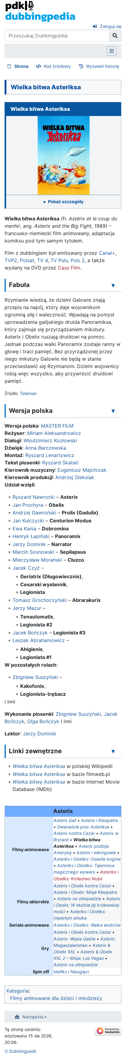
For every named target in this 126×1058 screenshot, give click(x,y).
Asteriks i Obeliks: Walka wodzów (87, 925)
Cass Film (69, 268)
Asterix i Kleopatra (99, 820)
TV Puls (59, 260)
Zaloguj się (110, 26)
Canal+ (107, 253)
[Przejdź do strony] (115, 35)
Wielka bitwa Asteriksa (39, 766)
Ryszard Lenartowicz (49, 455)
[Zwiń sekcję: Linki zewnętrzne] (113, 751)
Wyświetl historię (102, 66)
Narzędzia (32, 1016)
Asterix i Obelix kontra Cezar (82, 885)
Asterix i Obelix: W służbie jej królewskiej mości (87, 905)
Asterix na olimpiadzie (79, 898)
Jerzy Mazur (27, 608)
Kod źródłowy (57, 66)
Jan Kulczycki (28, 520)
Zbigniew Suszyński (35, 677)
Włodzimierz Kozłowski (50, 440)
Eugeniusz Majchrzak (81, 470)
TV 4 (42, 260)
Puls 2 (78, 260)
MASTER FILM (57, 426)
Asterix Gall (65, 820)
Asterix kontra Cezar (74, 833)
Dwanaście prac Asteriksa (83, 826)
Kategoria (17, 991)
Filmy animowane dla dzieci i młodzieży (56, 998)
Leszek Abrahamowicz (39, 640)
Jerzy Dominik (29, 544)
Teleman (28, 393)
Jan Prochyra (28, 505)
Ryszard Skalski (60, 462)
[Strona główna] (40, 11)
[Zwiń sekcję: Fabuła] (113, 285)
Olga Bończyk (43, 721)
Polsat (27, 260)
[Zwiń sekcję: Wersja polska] (113, 411)
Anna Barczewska (45, 448)
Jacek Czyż (26, 568)
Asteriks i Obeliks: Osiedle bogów (87, 859)
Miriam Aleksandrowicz (54, 433)
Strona (21, 66)
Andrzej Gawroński (34, 513)
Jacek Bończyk (30, 633)
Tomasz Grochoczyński (40, 600)
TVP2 (11, 260)
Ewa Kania (24, 528)
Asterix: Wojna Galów (74, 938)
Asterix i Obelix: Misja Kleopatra (85, 892)
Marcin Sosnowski (33, 552)
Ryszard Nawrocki (34, 497)
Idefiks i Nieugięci (71, 971)
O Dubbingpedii (20, 1051)
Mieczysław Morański (37, 560)
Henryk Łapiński (31, 536)
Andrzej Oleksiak (74, 477)
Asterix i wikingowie (96, 852)
